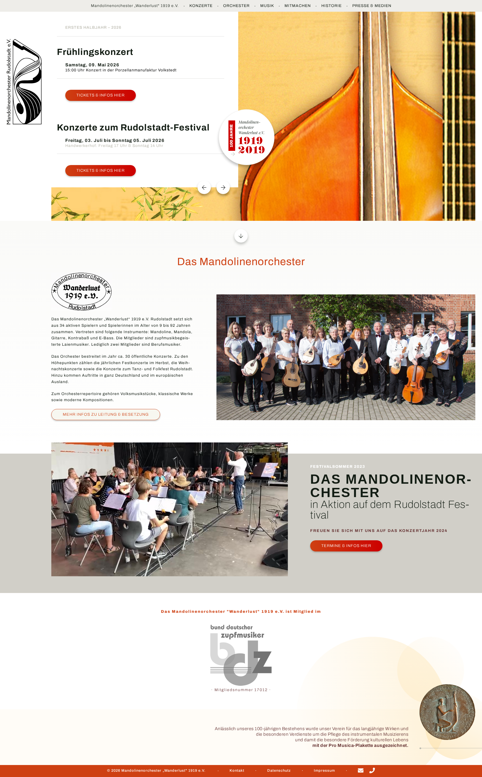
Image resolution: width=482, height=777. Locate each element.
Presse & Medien (371, 6)
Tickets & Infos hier (100, 95)
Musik (267, 6)
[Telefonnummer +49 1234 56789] (372, 771)
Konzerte (201, 6)
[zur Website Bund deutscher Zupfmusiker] (241, 655)
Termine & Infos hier (346, 546)
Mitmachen (298, 6)
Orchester (236, 6)
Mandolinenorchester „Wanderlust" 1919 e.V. (135, 6)
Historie (331, 6)
